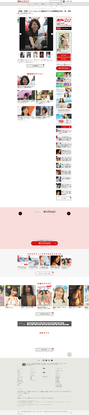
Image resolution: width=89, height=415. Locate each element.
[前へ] (20, 34)
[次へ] (52, 34)
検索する (61, 1)
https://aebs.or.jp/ (30, 365)
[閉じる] (70, 412)
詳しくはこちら (20, 413)
